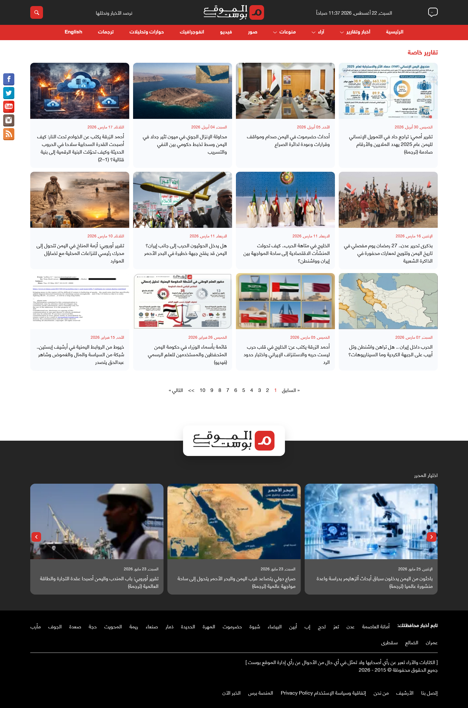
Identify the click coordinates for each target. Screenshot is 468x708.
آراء (321, 32)
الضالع (411, 642)
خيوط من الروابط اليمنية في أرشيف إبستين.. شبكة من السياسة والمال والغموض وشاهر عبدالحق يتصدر (80, 354)
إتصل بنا (429, 692)
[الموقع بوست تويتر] (8, 93)
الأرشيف (405, 692)
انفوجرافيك (192, 32)
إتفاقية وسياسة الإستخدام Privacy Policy (323, 692)
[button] (431, 537)
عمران (432, 642)
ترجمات (106, 32)
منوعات (288, 32)
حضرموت (232, 626)
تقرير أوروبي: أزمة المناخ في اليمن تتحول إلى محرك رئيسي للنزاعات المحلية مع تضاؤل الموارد (80, 252)
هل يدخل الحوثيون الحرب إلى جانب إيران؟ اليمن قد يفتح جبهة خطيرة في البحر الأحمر (185, 248)
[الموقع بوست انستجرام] (8, 120)
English (73, 32)
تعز (336, 626)
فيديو (226, 32)
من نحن (381, 692)
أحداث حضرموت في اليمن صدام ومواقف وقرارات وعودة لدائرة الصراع (288, 140)
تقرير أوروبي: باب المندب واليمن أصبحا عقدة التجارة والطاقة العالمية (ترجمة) (99, 581)
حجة (93, 626)
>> (191, 390)
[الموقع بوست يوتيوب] (8, 107)
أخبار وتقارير (358, 32)
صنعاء (152, 626)
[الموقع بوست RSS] (8, 134)
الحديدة (188, 626)
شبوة (255, 626)
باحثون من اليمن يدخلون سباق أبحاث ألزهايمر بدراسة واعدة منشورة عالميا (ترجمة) (375, 581)
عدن (351, 626)
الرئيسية (394, 32)
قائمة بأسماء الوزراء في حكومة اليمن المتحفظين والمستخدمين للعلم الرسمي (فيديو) (187, 354)
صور (252, 32)
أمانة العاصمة (376, 626)
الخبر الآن (232, 692)
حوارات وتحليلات (147, 32)
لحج (322, 626)
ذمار (170, 626)
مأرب (36, 626)
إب (307, 626)
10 (202, 390)
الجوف (55, 626)
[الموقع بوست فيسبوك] (8, 79)
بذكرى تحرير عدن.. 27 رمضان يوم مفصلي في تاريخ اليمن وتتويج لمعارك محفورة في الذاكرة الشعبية (388, 252)
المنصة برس (260, 692)
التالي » (176, 390)
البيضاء (275, 626)
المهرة (209, 626)
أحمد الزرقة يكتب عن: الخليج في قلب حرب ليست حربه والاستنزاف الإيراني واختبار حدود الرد (287, 354)
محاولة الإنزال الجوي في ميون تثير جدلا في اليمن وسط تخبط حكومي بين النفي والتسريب (185, 143)
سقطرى (389, 642)
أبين (293, 626)
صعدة (75, 626)
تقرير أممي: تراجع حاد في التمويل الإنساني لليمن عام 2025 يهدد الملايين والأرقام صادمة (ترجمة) (391, 143)
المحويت (113, 626)
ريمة (134, 626)
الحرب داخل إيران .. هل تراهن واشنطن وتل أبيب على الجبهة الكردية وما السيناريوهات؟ (390, 350)
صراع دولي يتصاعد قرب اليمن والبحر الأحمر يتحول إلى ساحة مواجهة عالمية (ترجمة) (236, 581)
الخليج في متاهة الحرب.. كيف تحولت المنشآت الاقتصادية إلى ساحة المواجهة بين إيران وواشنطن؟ (287, 252)
